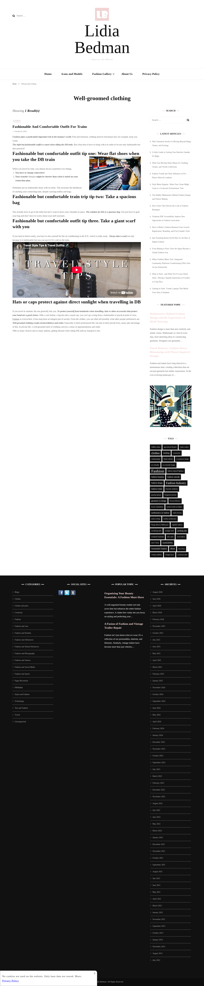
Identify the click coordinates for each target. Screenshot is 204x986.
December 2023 (159, 742)
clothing (166, 453)
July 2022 (156, 810)
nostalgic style (169, 531)
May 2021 (156, 892)
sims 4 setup (155, 542)
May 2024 (156, 715)
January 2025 (158, 681)
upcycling (181, 548)
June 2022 (156, 817)
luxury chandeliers (157, 507)
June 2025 (156, 647)
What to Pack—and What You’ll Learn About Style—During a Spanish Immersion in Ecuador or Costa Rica (171, 278)
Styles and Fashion (22, 694)
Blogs (17, 592)
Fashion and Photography (25, 653)
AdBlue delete (155, 447)
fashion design (157, 483)
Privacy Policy (151, 73)
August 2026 (158, 592)
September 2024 (159, 701)
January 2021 (158, 912)
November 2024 (159, 687)
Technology (19, 701)
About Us (127, 73)
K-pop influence (175, 501)
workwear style (182, 554)
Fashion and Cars (21, 626)
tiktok (172, 549)
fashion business (157, 477)
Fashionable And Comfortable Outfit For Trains (49, 127)
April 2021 (157, 899)
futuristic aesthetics (172, 489)
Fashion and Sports (22, 674)
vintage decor (169, 554)
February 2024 (158, 728)
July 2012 (156, 960)
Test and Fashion (21, 708)
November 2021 (159, 851)
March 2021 (157, 906)
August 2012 (158, 953)
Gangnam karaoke (170, 495)
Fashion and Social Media (25, 667)
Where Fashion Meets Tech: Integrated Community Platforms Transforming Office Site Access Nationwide (171, 263)
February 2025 (158, 674)
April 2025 (157, 660)
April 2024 (157, 722)
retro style (170, 537)
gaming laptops (156, 495)
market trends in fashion (174, 507)
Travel (17, 715)
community (176, 453)
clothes (155, 453)
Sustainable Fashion (159, 549)
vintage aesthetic (156, 554)
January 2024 (158, 735)
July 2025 (156, 640)
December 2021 (159, 844)
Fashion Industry (176, 483)
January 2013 (158, 940)
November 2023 (159, 749)
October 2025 (158, 633)
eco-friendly (155, 465)
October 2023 (158, 756)
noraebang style (156, 531)
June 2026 (156, 599)
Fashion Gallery (102, 73)
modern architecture (169, 519)
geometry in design (158, 501)
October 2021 (158, 858)
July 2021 (156, 878)
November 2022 (159, 797)
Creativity (18, 613)
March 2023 (157, 776)
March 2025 (157, 667)
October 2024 (158, 694)
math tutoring (177, 513)
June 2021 (156, 885)
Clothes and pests (21, 606)
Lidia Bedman (102, 39)
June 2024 (156, 708)
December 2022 (159, 790)
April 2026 (157, 606)
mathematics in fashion (160, 513)
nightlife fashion (177, 525)
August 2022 (158, 803)
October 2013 (158, 933)
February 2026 (158, 619)
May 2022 (156, 824)
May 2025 (156, 653)
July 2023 (156, 769)
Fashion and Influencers (24, 640)
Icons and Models (71, 73)
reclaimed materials (157, 537)
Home (48, 73)
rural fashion (181, 537)
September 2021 (159, 865)
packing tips (182, 531)
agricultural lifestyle (170, 447)
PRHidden (19, 687)
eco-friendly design (169, 465)
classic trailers (184, 447)
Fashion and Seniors (23, 660)
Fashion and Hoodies (23, 633)
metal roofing (155, 519)
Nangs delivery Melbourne (159, 525)
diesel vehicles (168, 459)
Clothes (18, 599)
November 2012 (159, 947)
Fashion (17, 121)
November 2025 (159, 626)
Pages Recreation (21, 681)
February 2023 (158, 783)
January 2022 (158, 837)
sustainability (168, 543)
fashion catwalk (173, 477)
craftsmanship (155, 459)
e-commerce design (182, 459)
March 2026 (157, 613)
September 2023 (159, 762)
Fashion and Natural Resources (27, 647)
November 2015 (159, 919)
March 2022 (157, 831)
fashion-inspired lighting (175, 471)
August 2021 (158, 872)
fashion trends (156, 489)
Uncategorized (20, 722)
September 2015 (159, 926)
